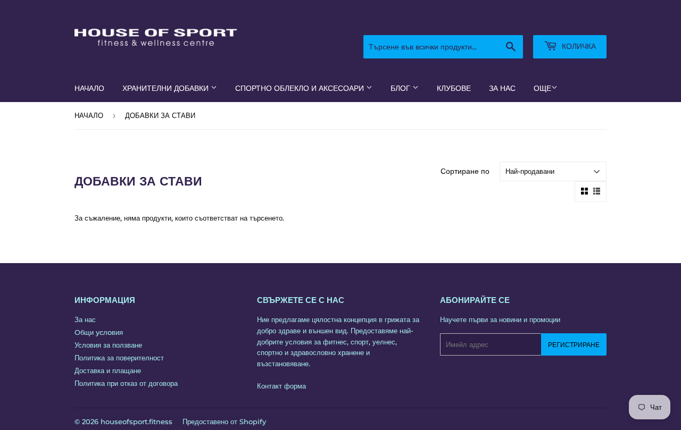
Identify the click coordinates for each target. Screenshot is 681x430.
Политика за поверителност (119, 357)
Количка (578, 46)
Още (542, 88)
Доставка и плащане (107, 370)
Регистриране (574, 345)
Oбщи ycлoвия (98, 332)
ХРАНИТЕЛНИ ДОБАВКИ (166, 88)
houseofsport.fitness (136, 421)
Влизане (510, 22)
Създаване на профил (574, 22)
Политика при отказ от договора (126, 383)
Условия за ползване (108, 345)
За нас (85, 319)
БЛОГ (401, 88)
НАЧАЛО (89, 88)
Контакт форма (281, 386)
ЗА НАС (502, 88)
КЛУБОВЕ (454, 88)
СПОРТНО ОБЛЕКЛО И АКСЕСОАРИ (300, 88)
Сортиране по (465, 171)
